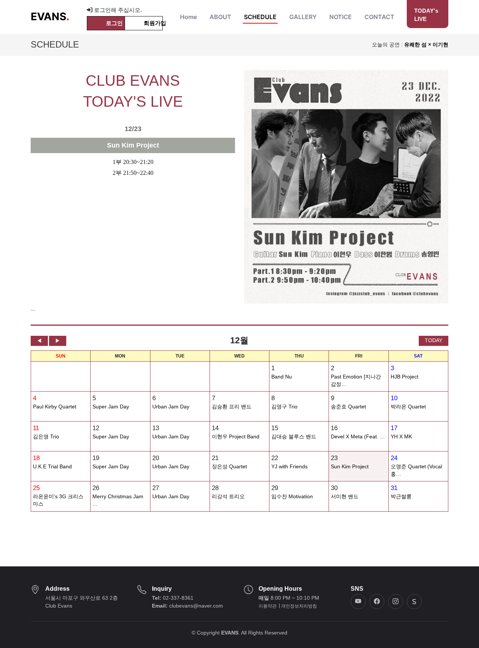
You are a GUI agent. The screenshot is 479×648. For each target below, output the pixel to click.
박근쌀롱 (401, 496)
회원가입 (153, 23)
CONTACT (379, 17)
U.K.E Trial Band (52, 466)
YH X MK (401, 436)
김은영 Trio (46, 436)
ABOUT (220, 17)
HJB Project (404, 377)
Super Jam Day (110, 407)
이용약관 (268, 606)
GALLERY (303, 17)
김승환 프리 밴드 (231, 407)
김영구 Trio (284, 407)
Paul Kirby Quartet (54, 407)
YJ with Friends (289, 466)
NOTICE (340, 17)
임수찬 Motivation (292, 496)
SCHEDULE (260, 17)
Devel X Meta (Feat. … (358, 436)
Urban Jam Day (170, 407)
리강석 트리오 (228, 496)
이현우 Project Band (235, 436)
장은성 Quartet (229, 466)
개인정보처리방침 (299, 606)
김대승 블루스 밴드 (293, 436)
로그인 (114, 23)
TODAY (433, 340)
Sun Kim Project (350, 466)
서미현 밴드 (345, 496)
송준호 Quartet (348, 407)
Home (188, 17)
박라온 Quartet (408, 407)
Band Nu (281, 377)
